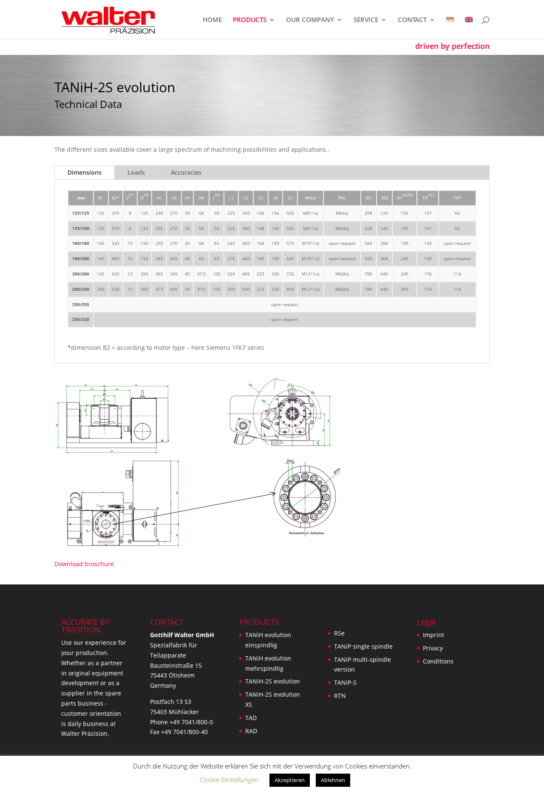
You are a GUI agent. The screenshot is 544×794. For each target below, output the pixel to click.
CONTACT (412, 20)
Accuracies (186, 172)
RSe (339, 633)
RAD (251, 731)
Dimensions (85, 172)
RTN (340, 696)
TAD (251, 718)
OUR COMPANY (310, 20)
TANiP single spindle (363, 646)
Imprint (433, 635)
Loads (136, 172)
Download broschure (84, 564)
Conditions (438, 661)
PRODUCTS (249, 20)
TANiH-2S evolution (272, 681)
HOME (212, 20)
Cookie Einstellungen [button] (229, 779)
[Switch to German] (450, 28)
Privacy (433, 648)
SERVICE (366, 20)
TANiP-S (345, 682)
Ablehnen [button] (333, 780)
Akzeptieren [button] (290, 780)
